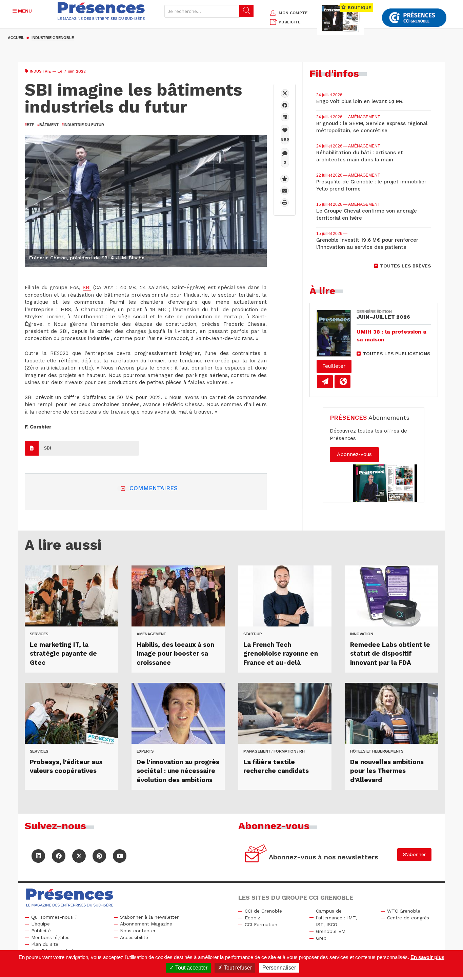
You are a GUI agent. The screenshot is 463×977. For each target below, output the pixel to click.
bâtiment (48, 125)
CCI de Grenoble (263, 911)
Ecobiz (252, 917)
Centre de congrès (408, 917)
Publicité (41, 930)
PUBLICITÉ (290, 22)
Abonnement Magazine (146, 923)
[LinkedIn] (38, 856)
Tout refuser (237, 968)
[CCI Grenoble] (414, 17)
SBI (87, 287)
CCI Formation (261, 924)
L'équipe (40, 923)
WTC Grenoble (403, 911)
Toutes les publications (396, 353)
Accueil (16, 38)
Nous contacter (138, 930)
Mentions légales (50, 937)
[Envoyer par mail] (284, 190)
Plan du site (44, 944)
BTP (29, 125)
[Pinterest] (99, 856)
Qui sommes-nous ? (54, 917)
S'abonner (414, 854)
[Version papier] (325, 381)
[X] (285, 93)
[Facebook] (285, 105)
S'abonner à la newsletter (149, 917)
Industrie (40, 71)
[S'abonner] (256, 854)
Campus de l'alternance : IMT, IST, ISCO (336, 917)
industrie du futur (83, 125)
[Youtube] (119, 856)
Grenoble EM (330, 931)
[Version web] (342, 381)
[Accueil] (101, 11)
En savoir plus (427, 957)
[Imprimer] (284, 202)
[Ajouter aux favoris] (284, 179)
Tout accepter (190, 968)
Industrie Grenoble (53, 38)
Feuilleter (334, 366)
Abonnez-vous (354, 454)
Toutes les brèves (405, 265)
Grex (321, 938)
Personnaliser (279, 968)
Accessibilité (134, 937)
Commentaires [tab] (153, 488)
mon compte (293, 13)
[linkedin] (285, 117)
